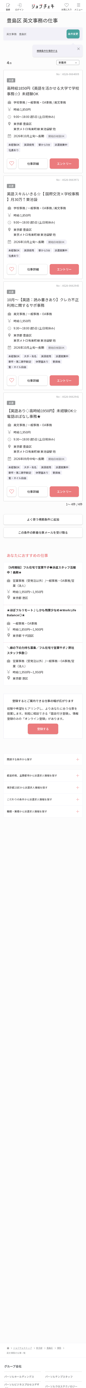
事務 (59, 1347)
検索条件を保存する (47, 50)
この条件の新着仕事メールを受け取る (43, 532)
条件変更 (73, 33)
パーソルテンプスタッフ (59, 1376)
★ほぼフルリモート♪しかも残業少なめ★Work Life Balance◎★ (41, 623)
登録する (43, 729)
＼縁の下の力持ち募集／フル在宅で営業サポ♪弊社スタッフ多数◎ (40, 663)
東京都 (39, 1347)
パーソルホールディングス (19, 1376)
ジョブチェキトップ (22, 1347)
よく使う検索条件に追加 (43, 519)
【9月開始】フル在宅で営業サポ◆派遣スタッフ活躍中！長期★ (41, 582)
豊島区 (50, 1347)
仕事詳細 (33, 163)
